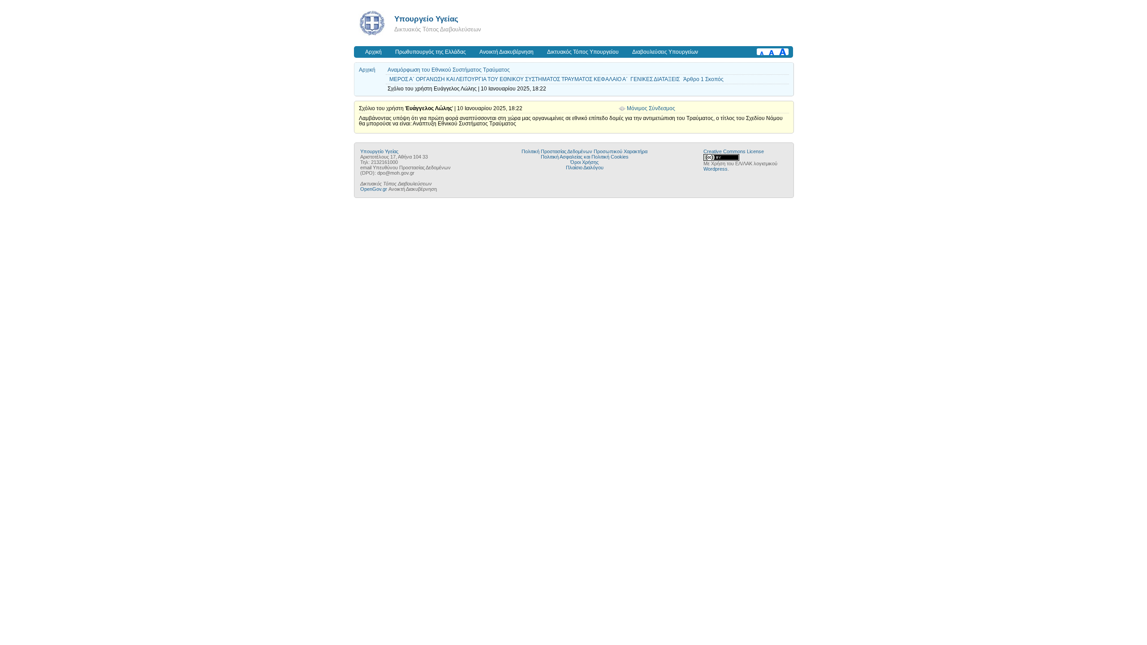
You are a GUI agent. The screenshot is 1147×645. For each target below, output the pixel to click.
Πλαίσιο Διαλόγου (585, 167)
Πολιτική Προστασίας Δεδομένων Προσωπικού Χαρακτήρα (584, 151)
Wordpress (715, 169)
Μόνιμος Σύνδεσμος (651, 108)
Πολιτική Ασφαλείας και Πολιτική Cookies (585, 156)
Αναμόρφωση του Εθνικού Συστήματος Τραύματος (449, 70)
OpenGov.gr (373, 189)
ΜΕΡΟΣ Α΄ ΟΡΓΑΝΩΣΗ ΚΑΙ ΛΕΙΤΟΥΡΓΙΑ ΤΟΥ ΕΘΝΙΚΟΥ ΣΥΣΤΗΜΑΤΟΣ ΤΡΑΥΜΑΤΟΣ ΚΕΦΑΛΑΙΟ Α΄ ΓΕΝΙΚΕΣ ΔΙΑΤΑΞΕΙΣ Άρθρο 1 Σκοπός (556, 79)
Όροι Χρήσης (584, 162)
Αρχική (373, 52)
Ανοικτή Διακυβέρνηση (506, 52)
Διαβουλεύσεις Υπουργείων (665, 52)
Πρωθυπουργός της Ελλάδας (430, 52)
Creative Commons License (733, 151)
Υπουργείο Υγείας (426, 18)
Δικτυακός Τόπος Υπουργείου (583, 52)
